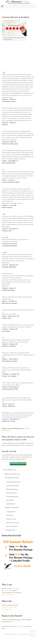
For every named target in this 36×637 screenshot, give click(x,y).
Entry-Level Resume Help (13, 482)
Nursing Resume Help (12, 496)
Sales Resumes (10, 500)
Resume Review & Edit (12, 522)
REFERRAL (19, 626)
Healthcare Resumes (11, 493)
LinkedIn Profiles (10, 511)
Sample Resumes (10, 504)
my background (15, 588)
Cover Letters (9, 515)
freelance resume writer (8, 594)
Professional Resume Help (12, 477)
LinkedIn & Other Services (12, 507)
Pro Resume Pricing (7, 609)
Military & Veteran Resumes (12, 474)
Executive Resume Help (12, 485)
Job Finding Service (10, 530)
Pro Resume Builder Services (9, 607)
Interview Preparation (12, 526)
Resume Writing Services (9, 469)
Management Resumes (12, 489)
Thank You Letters (11, 519)
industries (6, 590)
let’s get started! (16, 621)
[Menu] (2, 6)
